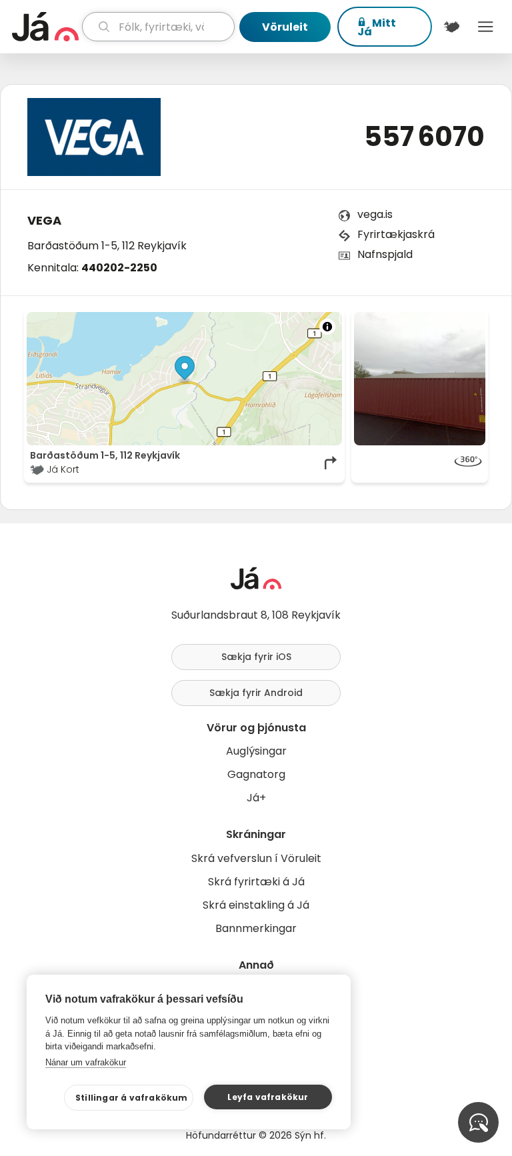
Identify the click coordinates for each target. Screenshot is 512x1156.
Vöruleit (285, 27)
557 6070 (424, 136)
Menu (485, 26)
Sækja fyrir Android (256, 692)
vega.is (375, 214)
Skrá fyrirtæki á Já (256, 881)
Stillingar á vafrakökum (131, 1097)
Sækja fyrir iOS (256, 656)
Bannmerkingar (256, 928)
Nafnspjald (385, 254)
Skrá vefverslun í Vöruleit (256, 858)
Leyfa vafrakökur (267, 1097)
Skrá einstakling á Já (256, 905)
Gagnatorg (256, 774)
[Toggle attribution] (327, 327)
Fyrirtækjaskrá (396, 234)
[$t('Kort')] (451, 26)
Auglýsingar (256, 751)
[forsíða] (45, 26)
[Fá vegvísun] (331, 462)
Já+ (256, 797)
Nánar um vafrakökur (85, 1062)
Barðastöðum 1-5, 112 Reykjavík (107, 245)
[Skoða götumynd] (419, 462)
